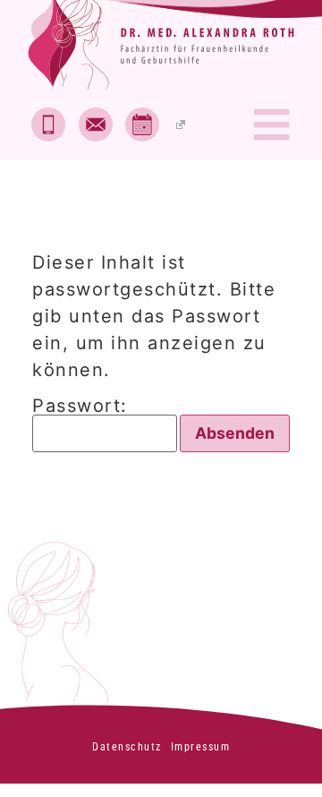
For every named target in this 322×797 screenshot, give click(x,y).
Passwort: (80, 406)
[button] (272, 125)
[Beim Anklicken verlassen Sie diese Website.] (155, 124)
